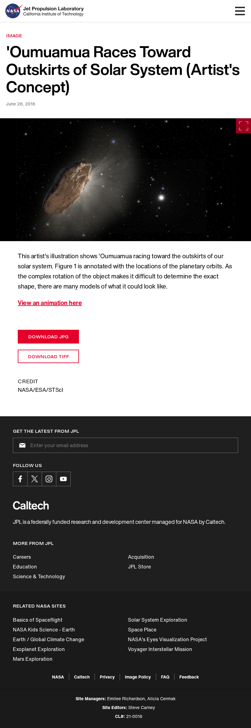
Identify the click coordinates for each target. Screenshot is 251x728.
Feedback (189, 677)
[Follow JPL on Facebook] (20, 479)
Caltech (82, 677)
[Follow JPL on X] (34, 479)
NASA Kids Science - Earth (44, 629)
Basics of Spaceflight (37, 619)
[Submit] (21, 445)
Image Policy (138, 677)
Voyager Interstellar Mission (160, 649)
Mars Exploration (33, 659)
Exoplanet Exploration (39, 649)
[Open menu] (240, 11)
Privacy (107, 677)
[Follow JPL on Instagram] (49, 479)
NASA (58, 677)
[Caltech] (31, 505)
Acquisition (141, 557)
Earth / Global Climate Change (48, 639)
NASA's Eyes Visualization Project (167, 639)
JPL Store (139, 566)
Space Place (142, 629)
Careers (22, 557)
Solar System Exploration (157, 619)
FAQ (165, 677)
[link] (125, 179)
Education (25, 566)
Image (14, 35)
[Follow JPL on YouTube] (63, 479)
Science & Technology (39, 576)
